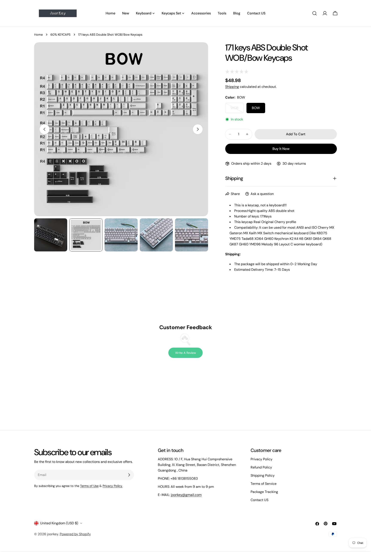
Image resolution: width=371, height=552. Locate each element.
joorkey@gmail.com (186, 495)
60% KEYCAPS (60, 34)
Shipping (232, 86)
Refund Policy (261, 467)
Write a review (185, 353)
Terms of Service (264, 483)
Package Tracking (264, 492)
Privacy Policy (261, 459)
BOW (256, 108)
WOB (237, 109)
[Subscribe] (129, 474)
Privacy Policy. (113, 486)
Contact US (259, 500)
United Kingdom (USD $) (59, 523)
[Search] (314, 13)
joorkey (52, 534)
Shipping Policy (263, 475)
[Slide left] (44, 129)
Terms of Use (89, 486)
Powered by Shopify (75, 534)
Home (38, 34)
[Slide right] (198, 129)
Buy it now (280, 148)
